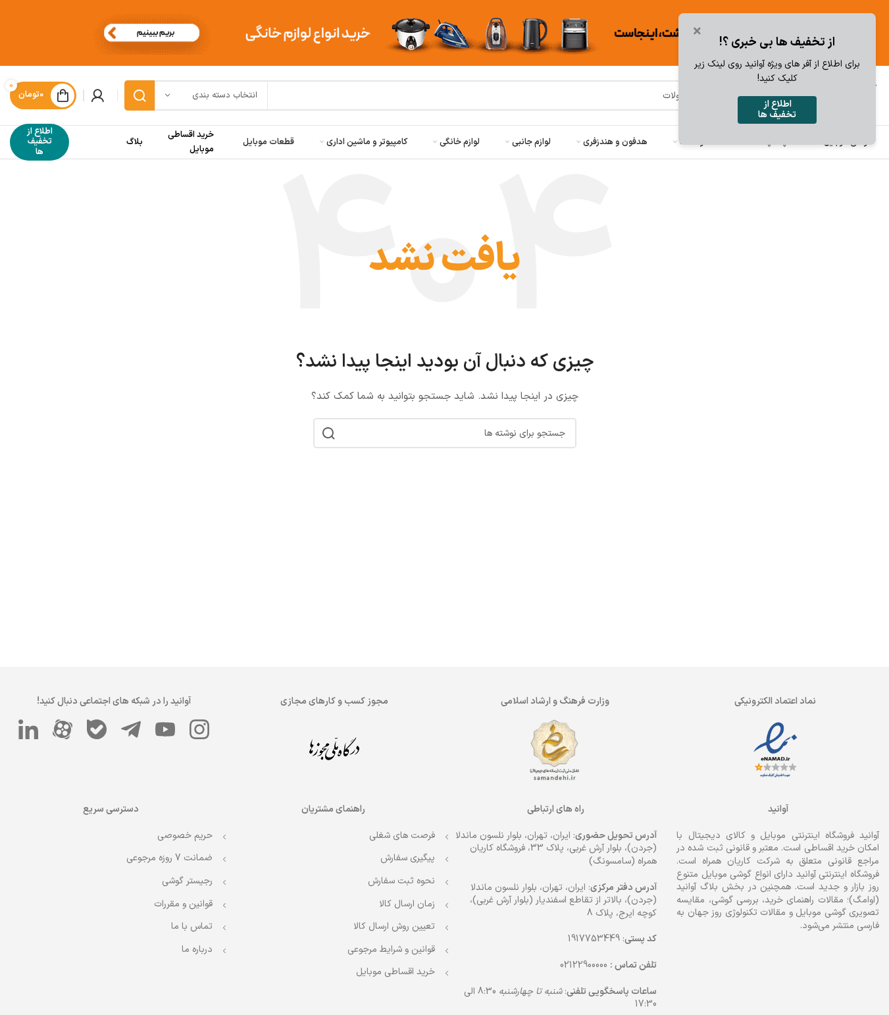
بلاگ (134, 142)
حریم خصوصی (185, 836)
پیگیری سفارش (407, 858)
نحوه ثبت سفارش (401, 881)
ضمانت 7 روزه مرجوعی (169, 858)
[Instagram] (199, 729)
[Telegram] (131, 729)
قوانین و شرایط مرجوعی (391, 949)
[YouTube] (165, 729)
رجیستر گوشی (187, 881)
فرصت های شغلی (402, 836)
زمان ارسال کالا (407, 904)
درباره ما (197, 949)
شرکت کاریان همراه (741, 861)
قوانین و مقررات (183, 904)
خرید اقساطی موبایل (395, 972)
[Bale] (97, 729)
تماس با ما (192, 926)
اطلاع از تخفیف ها (40, 142)
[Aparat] (62, 729)
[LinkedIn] (28, 729)
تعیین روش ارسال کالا (394, 926)
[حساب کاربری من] (97, 95)
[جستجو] (139, 95)
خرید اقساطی (829, 848)
